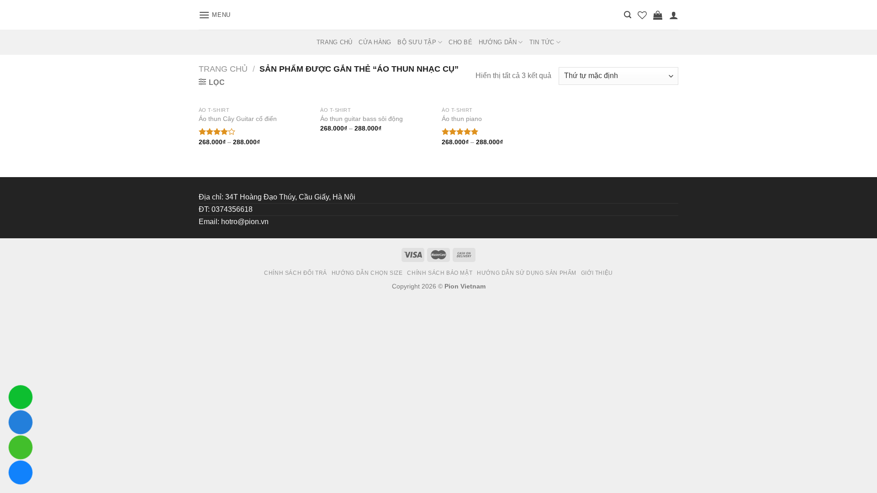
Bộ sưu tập (416, 42)
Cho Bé (460, 42)
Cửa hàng (375, 42)
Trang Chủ (334, 42)
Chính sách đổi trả (295, 273)
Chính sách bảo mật (439, 273)
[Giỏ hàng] (657, 15)
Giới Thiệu (597, 273)
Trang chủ (223, 68)
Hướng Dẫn (498, 42)
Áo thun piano (462, 118)
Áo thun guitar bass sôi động (361, 118)
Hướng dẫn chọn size (367, 273)
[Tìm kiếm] (627, 15)
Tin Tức (542, 42)
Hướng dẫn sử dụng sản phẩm (526, 273)
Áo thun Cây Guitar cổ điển (238, 118)
